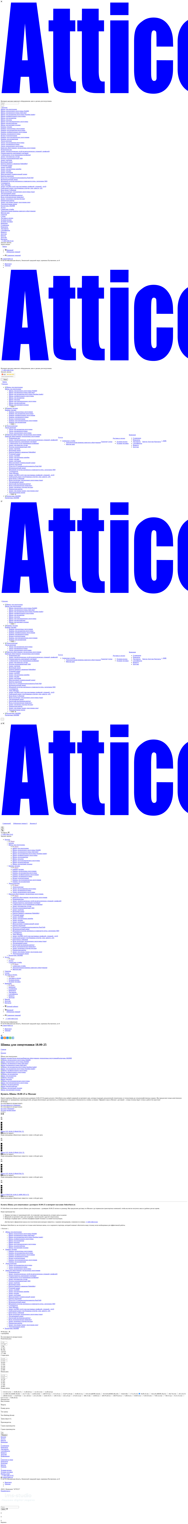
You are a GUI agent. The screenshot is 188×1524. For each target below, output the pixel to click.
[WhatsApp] (10, 1038)
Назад (12, 841)
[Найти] (2, 105)
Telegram (7, 265)
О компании (5, 1445)
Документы (5, 1449)
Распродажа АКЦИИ (65, 1058)
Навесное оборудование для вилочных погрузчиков (30, 897)
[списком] (3, 1112)
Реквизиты (4, 1447)
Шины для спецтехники (21, 848)
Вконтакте (8, 264)
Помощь (3, 1467)
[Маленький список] (1, 1114)
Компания (12, 987)
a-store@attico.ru (7, 259)
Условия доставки (7, 1472)
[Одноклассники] (5, 1038)
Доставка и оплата (15, 978)
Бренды (3, 1440)
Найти (3, 1509)
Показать (4, 1435)
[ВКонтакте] (2, 1038)
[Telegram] (13, 1038)
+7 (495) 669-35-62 (7, 241)
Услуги (11, 960)
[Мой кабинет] (2, 721)
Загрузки (4, 1454)
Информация (5, 1456)
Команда (4, 1453)
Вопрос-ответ (5, 1474)
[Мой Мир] (7, 1038)
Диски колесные (18, 887)
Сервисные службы (19, 966)
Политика (4, 1463)
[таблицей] (4, 1112)
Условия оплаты (6, 1470)
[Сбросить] (2, 1433)
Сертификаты (5, 1451)
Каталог (11, 843)
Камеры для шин (18, 869)
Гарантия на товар (7, 1460)
